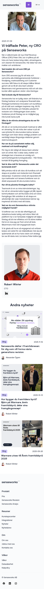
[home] (11, 4)
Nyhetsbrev (6, 528)
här (39, 236)
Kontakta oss (7, 548)
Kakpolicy (6, 568)
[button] (28, 5)
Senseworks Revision (10, 500)
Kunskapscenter (8, 517)
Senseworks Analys (10, 504)
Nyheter (5, 524)
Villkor (4, 560)
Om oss (5, 540)
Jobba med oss (8, 544)
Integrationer (7, 520)
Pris (3, 497)
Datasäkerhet (7, 564)
